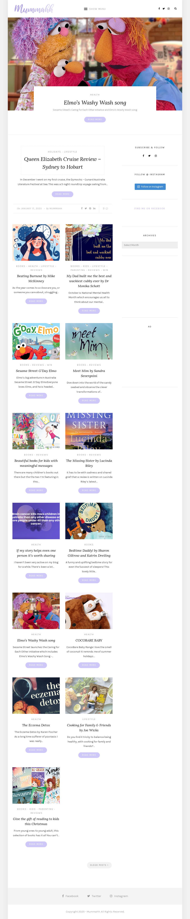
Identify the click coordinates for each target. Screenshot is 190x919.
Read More (95, 119)
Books (20, 266)
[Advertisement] (150, 286)
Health (95, 94)
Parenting (78, 270)
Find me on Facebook (150, 208)
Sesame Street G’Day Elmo (36, 371)
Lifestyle (70, 151)
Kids (86, 266)
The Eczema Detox (36, 725)
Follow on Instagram (152, 186)
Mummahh (56, 208)
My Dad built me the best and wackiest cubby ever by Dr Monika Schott (89, 281)
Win (105, 270)
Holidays (54, 151)
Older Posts (98, 865)
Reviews (36, 270)
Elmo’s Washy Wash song (95, 102)
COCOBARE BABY (89, 640)
